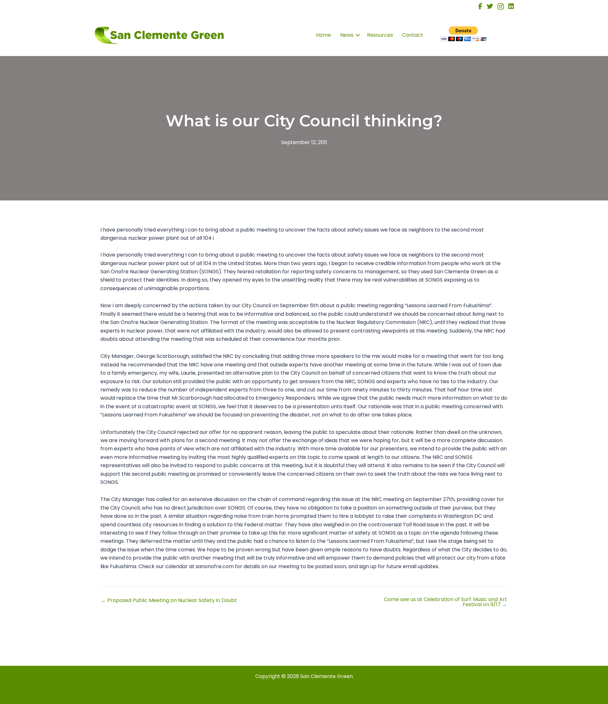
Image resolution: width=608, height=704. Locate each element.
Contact (412, 35)
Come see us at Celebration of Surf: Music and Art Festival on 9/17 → (445, 602)
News (346, 35)
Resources (380, 35)
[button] (357, 35)
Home (323, 35)
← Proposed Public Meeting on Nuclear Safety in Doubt (169, 600)
